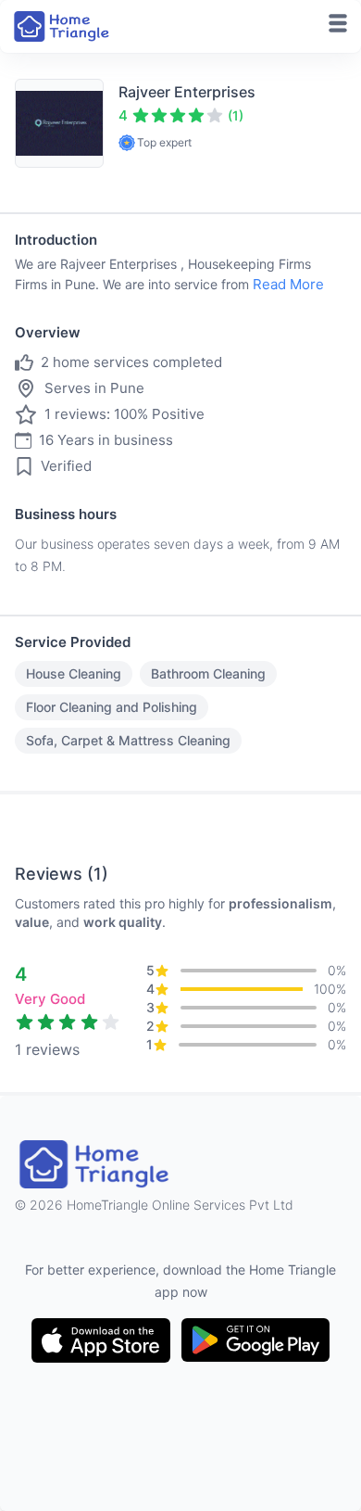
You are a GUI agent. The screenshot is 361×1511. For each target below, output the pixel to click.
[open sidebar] (338, 23)
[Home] (63, 26)
